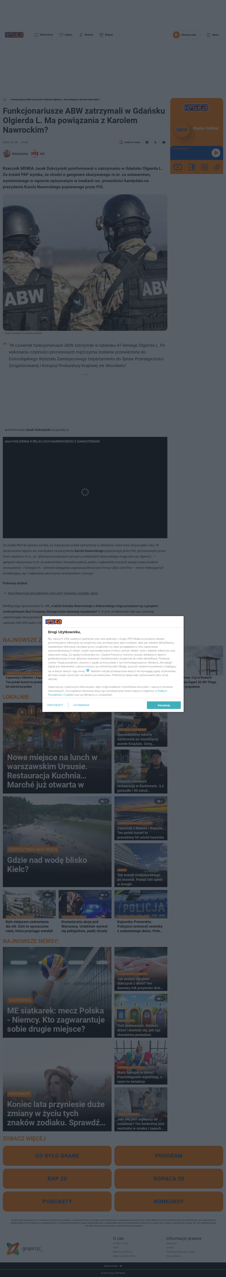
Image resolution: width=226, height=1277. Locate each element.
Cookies (69, 694)
